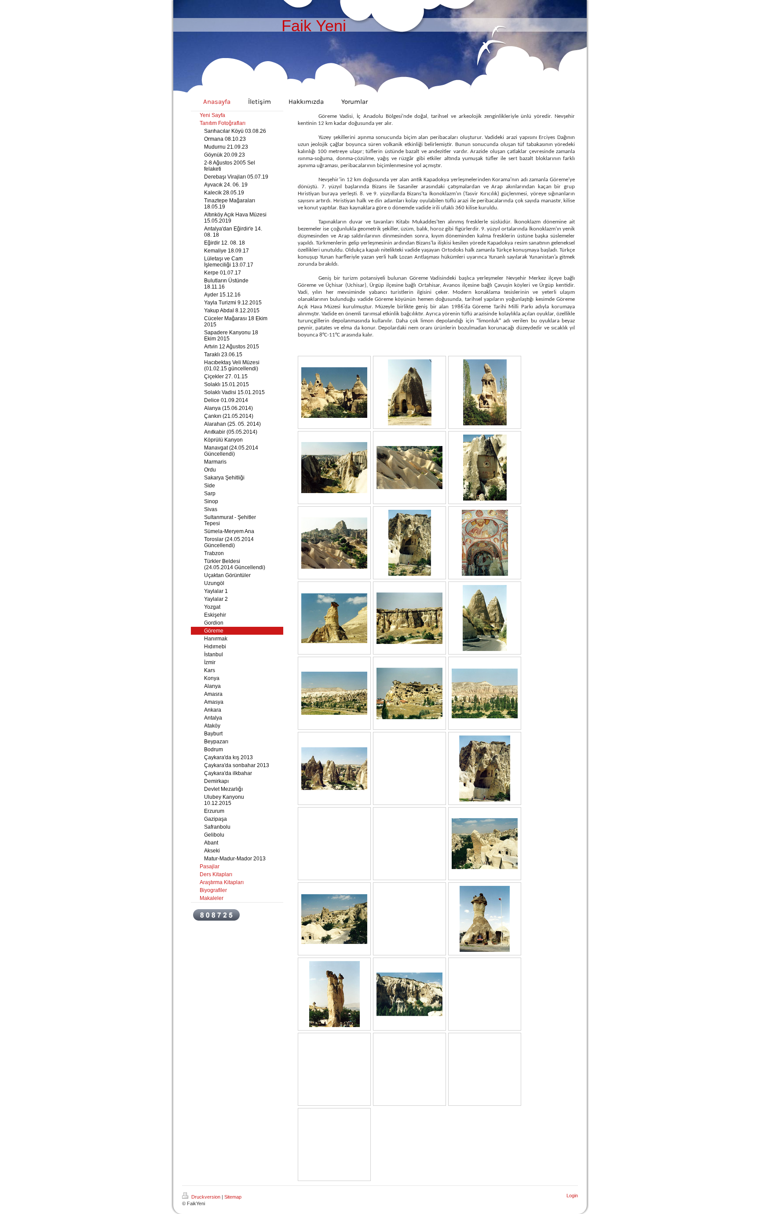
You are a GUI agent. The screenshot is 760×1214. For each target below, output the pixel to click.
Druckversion (206, 1196)
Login (572, 1195)
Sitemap (232, 1196)
